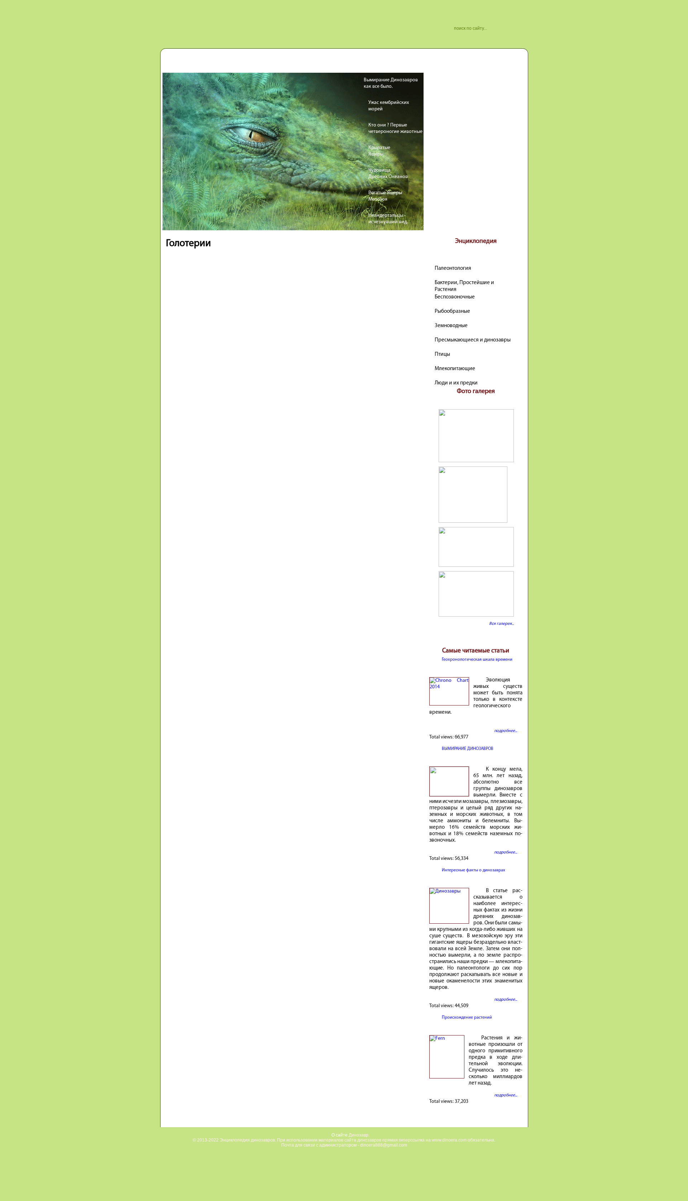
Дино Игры (318, 63)
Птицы (442, 354)
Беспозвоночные (455, 297)
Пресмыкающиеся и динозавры (473, 340)
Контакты (244, 63)
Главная (181, 63)
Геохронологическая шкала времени (477, 659)
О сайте (339, 1135)
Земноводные (451, 326)
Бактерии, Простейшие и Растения (464, 283)
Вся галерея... (501, 624)
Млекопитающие (455, 369)
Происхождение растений (467, 1017)
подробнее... (505, 731)
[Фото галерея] (476, 461)
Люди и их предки (456, 383)
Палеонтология (453, 268)
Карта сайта (281, 63)
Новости (212, 63)
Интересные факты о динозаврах (473, 870)
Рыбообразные (452, 311)
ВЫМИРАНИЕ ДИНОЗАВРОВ (467, 749)
